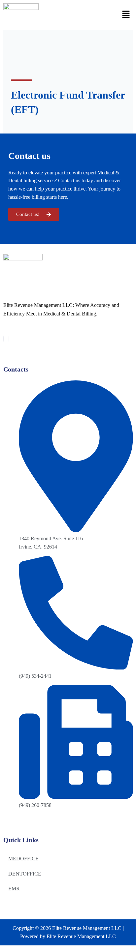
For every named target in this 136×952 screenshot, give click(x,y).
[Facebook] (3, 339)
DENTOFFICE (24, 874)
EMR (14, 888)
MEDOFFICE (23, 858)
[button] (126, 15)
